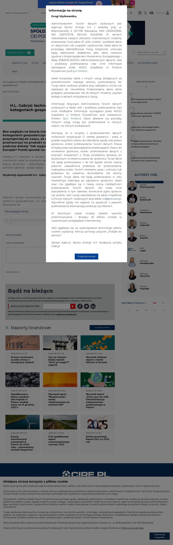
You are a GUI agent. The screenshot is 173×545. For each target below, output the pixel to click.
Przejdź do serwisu (86, 256)
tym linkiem (72, 118)
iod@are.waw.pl (111, 198)
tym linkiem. (80, 71)
